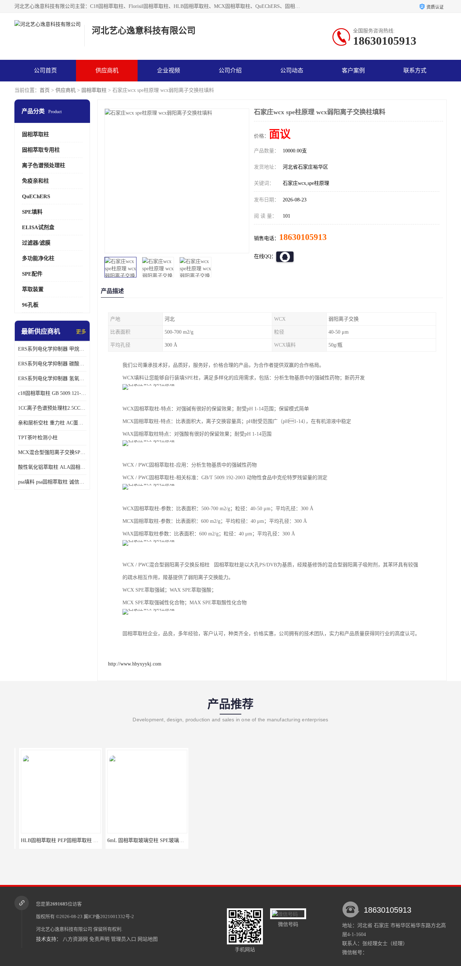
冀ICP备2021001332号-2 (109, 916)
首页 (45, 90)
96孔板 (30, 305)
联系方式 (414, 70)
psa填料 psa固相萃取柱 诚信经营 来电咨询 (52, 482)
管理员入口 (123, 939)
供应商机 (106, 70)
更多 (81, 331)
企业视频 (168, 70)
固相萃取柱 (94, 90)
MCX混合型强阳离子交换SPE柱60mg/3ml (52, 452)
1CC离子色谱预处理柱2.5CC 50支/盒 (52, 408)
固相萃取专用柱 (41, 150)
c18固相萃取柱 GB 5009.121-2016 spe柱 (52, 393)
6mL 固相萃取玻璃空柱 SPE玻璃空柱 (143, 840)
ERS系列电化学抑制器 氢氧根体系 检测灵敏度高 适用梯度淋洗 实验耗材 (52, 378)
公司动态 (291, 70)
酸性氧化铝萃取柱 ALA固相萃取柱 (52, 467)
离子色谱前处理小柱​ (228, 840)
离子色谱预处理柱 (43, 165)
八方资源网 (75, 939)
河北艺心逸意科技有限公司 (64, 929)
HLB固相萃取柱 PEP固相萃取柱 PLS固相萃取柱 (69, 840)
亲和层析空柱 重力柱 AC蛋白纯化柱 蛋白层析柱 (52, 423)
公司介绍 (230, 70)
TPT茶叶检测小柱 (38, 437)
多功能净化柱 (38, 258)
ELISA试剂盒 (38, 227)
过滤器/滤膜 (36, 243)
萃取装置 (33, 289)
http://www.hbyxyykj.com (134, 664)
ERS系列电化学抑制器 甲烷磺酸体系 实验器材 (52, 349)
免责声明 (99, 939)
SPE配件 (32, 274)
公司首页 (45, 70)
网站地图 (148, 939)
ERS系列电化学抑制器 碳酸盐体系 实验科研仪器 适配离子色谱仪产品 (52, 363)
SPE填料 (32, 212)
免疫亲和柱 (35, 181)
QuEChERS (36, 196)
